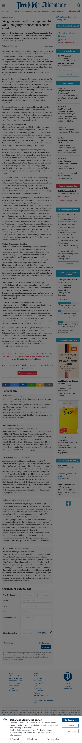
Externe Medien (52, 739)
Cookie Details (70, 731)
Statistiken (33, 739)
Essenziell (15, 739)
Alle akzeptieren (70, 720)
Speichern (70, 725)
